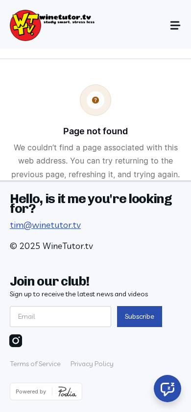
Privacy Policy (92, 363)
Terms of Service (35, 363)
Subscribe (139, 316)
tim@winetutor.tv (45, 224)
